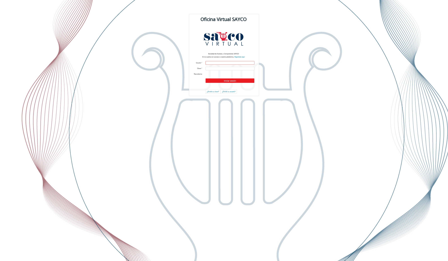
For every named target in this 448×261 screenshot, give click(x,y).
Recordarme (198, 74)
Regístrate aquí (239, 57)
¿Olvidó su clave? (213, 91)
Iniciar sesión (230, 80)
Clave (199, 68)
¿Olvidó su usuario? (228, 91)
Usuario (199, 63)
